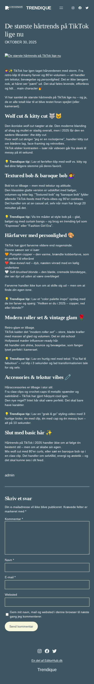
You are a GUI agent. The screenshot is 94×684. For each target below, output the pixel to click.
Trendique (38, 7)
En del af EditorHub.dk (47, 660)
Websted (11, 594)
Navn (9, 560)
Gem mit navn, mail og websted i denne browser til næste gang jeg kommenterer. (49, 614)
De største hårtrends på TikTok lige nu (47, 30)
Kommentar (14, 519)
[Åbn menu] (61, 7)
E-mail (10, 577)
